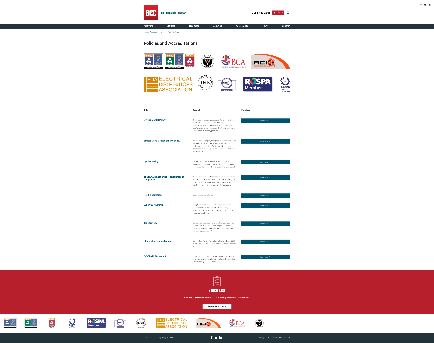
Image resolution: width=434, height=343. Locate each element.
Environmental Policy (155, 119)
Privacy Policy (160, 337)
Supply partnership (153, 204)
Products (148, 26)
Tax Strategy (150, 222)
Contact (286, 26)
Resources (194, 26)
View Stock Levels (217, 306)
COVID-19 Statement (155, 256)
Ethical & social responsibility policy (162, 140)
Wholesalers (242, 26)
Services (171, 26)
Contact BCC (149, 337)
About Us (217, 26)
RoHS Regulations (153, 194)
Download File (265, 120)
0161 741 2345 (261, 12)
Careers (170, 337)
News (265, 26)
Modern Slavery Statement (158, 241)
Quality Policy (151, 161)
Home (146, 32)
